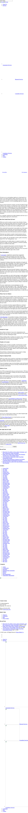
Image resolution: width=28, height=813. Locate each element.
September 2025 (6, 473)
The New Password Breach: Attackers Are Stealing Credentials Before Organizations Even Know (14, 460)
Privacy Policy (6, 618)
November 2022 (6, 512)
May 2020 (5, 546)
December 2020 (6, 539)
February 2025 (6, 480)
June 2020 (5, 545)
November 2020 (6, 540)
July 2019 (5, 559)
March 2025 (5, 479)
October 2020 (6, 542)
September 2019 (6, 556)
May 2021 (5, 533)
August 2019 (5, 557)
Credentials (5, 616)
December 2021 (6, 526)
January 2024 (5, 495)
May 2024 (5, 490)
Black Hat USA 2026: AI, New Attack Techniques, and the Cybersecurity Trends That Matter (15, 452)
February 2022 (6, 523)
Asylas (4, 566)
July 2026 (5, 469)
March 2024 (5, 493)
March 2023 (5, 507)
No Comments (24, 172)
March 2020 (5, 549)
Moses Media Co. (20, 632)
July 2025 (5, 475)
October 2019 (6, 555)
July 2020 (5, 544)
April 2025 (5, 478)
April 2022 (5, 521)
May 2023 (5, 505)
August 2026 (5, 468)
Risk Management (14, 165)
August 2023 (5, 501)
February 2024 (6, 494)
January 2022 (5, 524)
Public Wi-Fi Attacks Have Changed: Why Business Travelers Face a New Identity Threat (14, 455)
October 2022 (6, 513)
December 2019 (6, 553)
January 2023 (5, 510)
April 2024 (5, 491)
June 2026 (5, 470)
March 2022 (5, 522)
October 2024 (6, 485)
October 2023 (6, 499)
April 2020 (5, 548)
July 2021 (5, 531)
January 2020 (5, 551)
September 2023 (6, 500)
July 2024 (5, 489)
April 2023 (5, 506)
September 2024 (6, 486)
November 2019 (6, 554)
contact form (8, 444)
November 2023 (6, 497)
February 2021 (6, 537)
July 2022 (5, 517)
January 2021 (5, 538)
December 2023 (6, 496)
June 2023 (5, 504)
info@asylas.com (21, 443)
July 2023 (5, 502)
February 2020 (6, 550)
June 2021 (5, 532)
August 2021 (5, 529)
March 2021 (5, 535)
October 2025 (6, 472)
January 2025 (5, 481)
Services (4, 640)
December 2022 (6, 511)
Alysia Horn (4, 172)
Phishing (4, 571)
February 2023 (6, 508)
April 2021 (5, 534)
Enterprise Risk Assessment (9, 570)
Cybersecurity (6, 568)
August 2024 (5, 488)
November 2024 (6, 484)
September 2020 (6, 543)
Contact (4, 811)
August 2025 (5, 474)
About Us (5, 614)
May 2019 (5, 561)
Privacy (4, 573)
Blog (4, 617)
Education (5, 569)
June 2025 (5, 477)
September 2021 (6, 528)
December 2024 (6, 483)
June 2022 (5, 518)
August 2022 (5, 516)
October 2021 (6, 527)
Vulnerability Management (8, 575)
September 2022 (6, 515)
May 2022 (5, 519)
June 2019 (5, 560)
